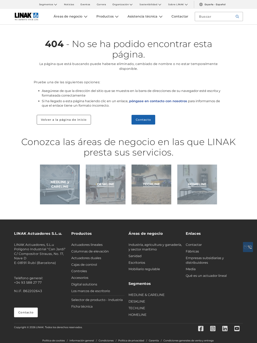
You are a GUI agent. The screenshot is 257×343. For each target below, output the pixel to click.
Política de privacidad (131, 340)
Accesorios (79, 278)
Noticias (69, 4)
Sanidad (135, 256)
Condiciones (106, 340)
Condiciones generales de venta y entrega (188, 340)
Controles (79, 271)
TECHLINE (136, 308)
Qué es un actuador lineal (206, 276)
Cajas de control (84, 265)
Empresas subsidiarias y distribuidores (205, 260)
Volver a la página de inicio (64, 120)
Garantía (154, 340)
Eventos (85, 4)
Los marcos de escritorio (90, 291)
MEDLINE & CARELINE (146, 295)
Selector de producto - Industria (97, 300)
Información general (81, 340)
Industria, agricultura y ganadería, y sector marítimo (155, 247)
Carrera (101, 4)
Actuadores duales (86, 258)
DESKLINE (136, 301)
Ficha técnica (82, 306)
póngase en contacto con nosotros (158, 101)
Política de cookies (53, 340)
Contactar (194, 245)
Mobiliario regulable (144, 269)
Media (191, 269)
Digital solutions (84, 284)
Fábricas (192, 251)
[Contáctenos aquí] (248, 247)
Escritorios (136, 263)
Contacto (143, 120)
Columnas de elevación (90, 251)
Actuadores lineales (87, 245)
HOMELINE (137, 315)
